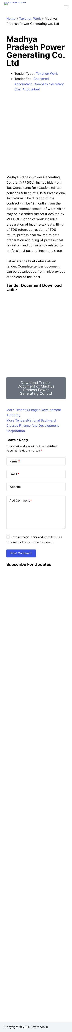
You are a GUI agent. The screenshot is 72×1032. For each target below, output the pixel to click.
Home (10, 18)
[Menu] (66, 7)
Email (14, 474)
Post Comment (21, 553)
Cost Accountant (27, 89)
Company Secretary (49, 84)
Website (15, 487)
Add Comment (20, 500)
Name (14, 461)
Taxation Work (30, 18)
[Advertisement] (36, 133)
